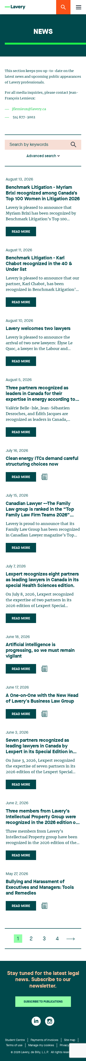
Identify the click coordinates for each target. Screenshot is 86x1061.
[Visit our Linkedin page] (36, 1021)
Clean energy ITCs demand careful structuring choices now (42, 461)
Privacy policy (69, 1045)
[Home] (15, 7)
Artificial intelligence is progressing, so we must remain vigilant (40, 651)
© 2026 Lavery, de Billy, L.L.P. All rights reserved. (43, 1052)
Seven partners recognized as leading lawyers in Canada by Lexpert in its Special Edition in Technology (39, 746)
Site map (69, 1040)
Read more (21, 231)
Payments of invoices (44, 1040)
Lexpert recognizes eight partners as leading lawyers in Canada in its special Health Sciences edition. (42, 580)
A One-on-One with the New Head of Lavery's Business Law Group (42, 698)
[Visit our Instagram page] (49, 1021)
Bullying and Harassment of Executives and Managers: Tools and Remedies (40, 888)
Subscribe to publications (43, 1001)
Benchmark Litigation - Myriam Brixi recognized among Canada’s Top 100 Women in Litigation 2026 (43, 193)
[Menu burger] (78, 7)
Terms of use (14, 1045)
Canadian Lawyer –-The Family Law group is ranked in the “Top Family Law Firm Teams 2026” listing (40, 509)
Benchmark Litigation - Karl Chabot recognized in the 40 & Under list (39, 264)
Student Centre (15, 1040)
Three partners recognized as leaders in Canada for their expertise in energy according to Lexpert (40, 394)
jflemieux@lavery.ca (29, 109)
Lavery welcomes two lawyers (38, 328)
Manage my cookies (41, 1045)
